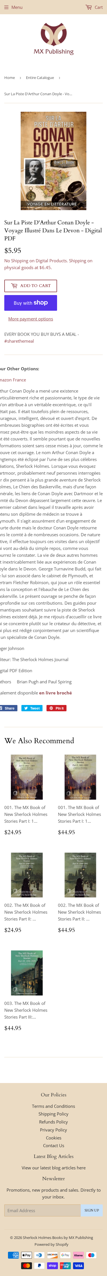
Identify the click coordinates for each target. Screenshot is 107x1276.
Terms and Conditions (53, 1106)
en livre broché (55, 693)
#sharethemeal (19, 341)
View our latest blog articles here (54, 1168)
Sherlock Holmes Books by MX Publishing (58, 1237)
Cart (98, 7)
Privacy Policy (53, 1130)
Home (9, 77)
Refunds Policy (53, 1122)
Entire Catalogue (40, 77)
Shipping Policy (53, 1114)
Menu (17, 7)
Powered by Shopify (51, 1244)
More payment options (30, 319)
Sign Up (91, 1210)
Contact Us (53, 1145)
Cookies (53, 1138)
